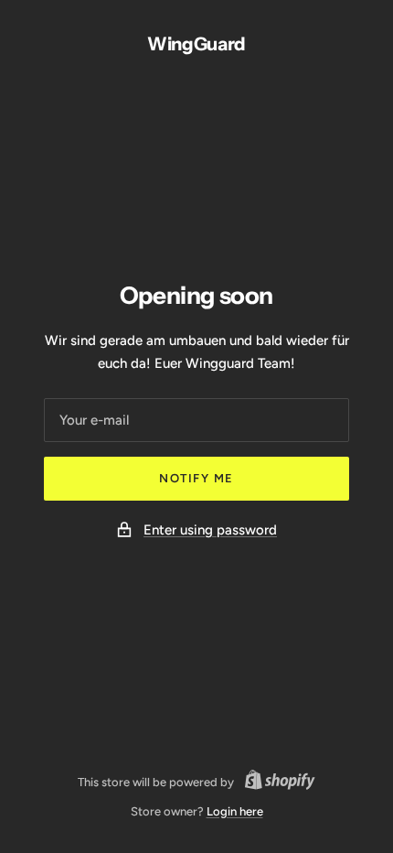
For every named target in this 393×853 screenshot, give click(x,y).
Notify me (196, 478)
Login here (235, 811)
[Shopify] (274, 782)
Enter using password (210, 530)
